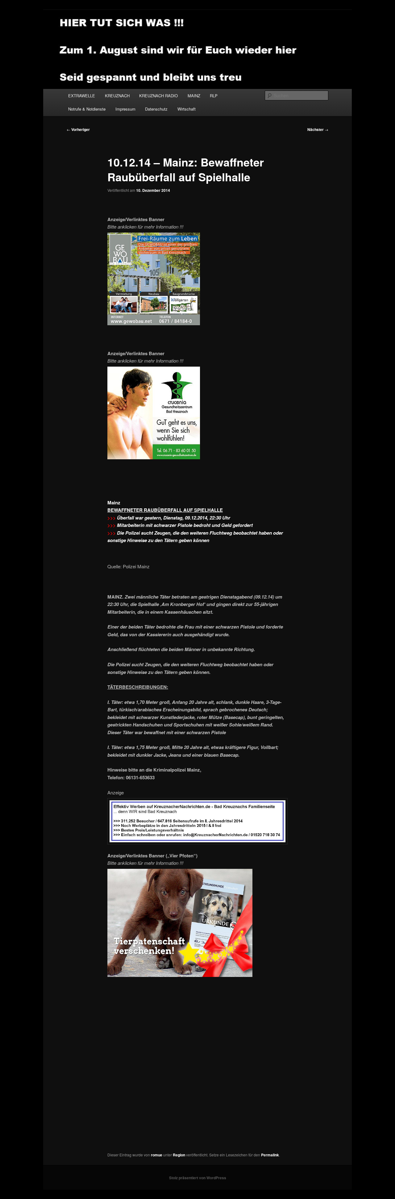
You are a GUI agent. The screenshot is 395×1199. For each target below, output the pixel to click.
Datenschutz (156, 109)
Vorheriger (78, 129)
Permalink (270, 1155)
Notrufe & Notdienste (87, 109)
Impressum (125, 109)
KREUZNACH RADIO (158, 96)
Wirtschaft (186, 109)
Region (179, 1155)
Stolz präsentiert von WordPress (197, 1177)
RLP (214, 96)
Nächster (317, 129)
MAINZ (194, 96)
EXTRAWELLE (81, 96)
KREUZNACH (117, 96)
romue (156, 1155)
